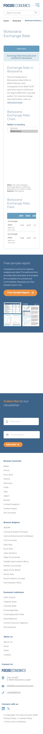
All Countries (10, 513)
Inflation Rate (10, 602)
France (7, 479)
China (6, 470)
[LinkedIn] (3, 708)
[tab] (21, 49)
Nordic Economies (12, 566)
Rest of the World (12, 570)
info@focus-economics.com (20, 686)
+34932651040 (14, 692)
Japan (6, 496)
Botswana (17, 21)
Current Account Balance (16, 623)
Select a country (16, 124)
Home (6, 21)
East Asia (8, 544)
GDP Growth (10, 597)
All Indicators (10, 627)
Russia (7, 500)
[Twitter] (8, 708)
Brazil (6, 466)
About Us (8, 642)
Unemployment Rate (14, 614)
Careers (7, 655)
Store (6, 646)
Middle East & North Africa (16, 561)
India (6, 487)
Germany (8, 483)
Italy (6, 491)
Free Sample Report (18, 292)
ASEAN (7, 527)
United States (10, 508)
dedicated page (14, 102)
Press (6, 650)
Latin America (10, 553)
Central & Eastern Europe (16, 532)
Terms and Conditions (15, 722)
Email (7, 428)
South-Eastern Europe (14, 578)
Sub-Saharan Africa (13, 583)
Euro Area (8, 475)
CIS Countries (10, 540)
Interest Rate (10, 606)
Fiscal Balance (10, 619)
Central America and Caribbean (18, 536)
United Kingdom (12, 504)
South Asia (9, 574)
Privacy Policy (10, 718)
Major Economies (12, 557)
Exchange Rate (11, 610)
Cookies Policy (25, 718)
